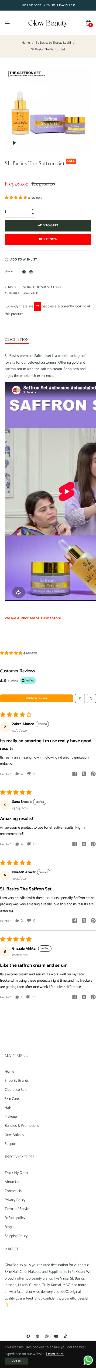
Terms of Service (17, 1209)
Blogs (9, 1227)
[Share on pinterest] (93, 774)
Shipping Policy (16, 1236)
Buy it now (48, 239)
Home (26, 43)
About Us (12, 1182)
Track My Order (16, 1173)
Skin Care (12, 1099)
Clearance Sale (16, 1090)
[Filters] (80, 698)
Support (11, 1144)
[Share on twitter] (84, 774)
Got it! (16, 1361)
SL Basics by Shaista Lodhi (53, 43)
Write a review (37, 698)
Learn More (55, 1354)
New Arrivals (14, 1135)
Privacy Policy (15, 1200)
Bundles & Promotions (22, 1126)
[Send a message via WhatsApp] (88, 1360)
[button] (16, 198)
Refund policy (15, 1218)
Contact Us (13, 1191)
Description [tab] (17, 339)
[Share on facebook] (74, 774)
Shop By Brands (17, 1081)
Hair (8, 1108)
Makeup (11, 1117)
